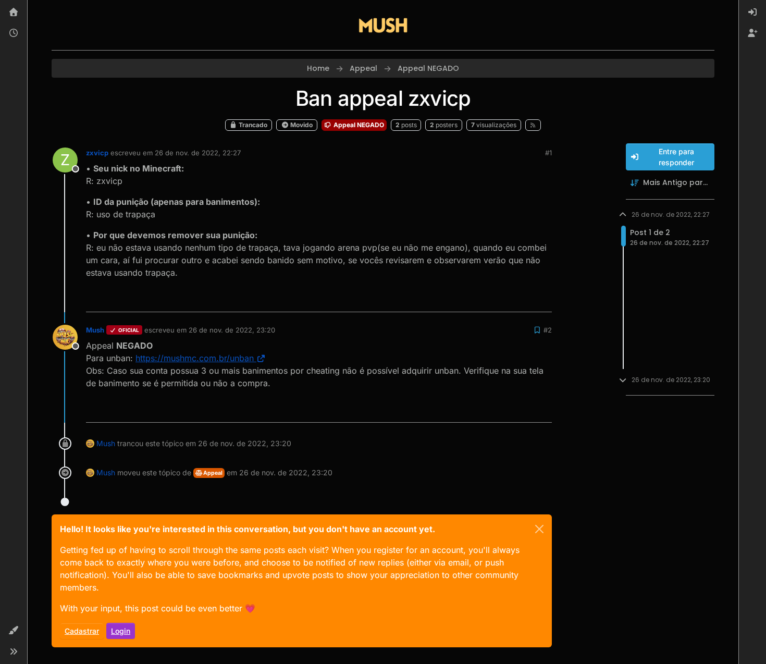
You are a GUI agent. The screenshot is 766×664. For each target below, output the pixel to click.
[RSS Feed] (533, 125)
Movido (301, 125)
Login (120, 630)
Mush (95, 330)
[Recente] (13, 33)
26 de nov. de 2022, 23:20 (232, 330)
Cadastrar (82, 630)
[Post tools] (543, 299)
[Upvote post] (506, 299)
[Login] (752, 12)
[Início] (13, 12)
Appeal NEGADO (358, 125)
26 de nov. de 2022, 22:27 (198, 153)
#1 (548, 153)
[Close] (539, 529)
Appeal (212, 473)
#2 (547, 330)
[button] (13, 630)
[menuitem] (752, 12)
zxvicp (97, 153)
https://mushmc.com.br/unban (194, 358)
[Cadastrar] (752, 33)
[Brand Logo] (383, 25)
